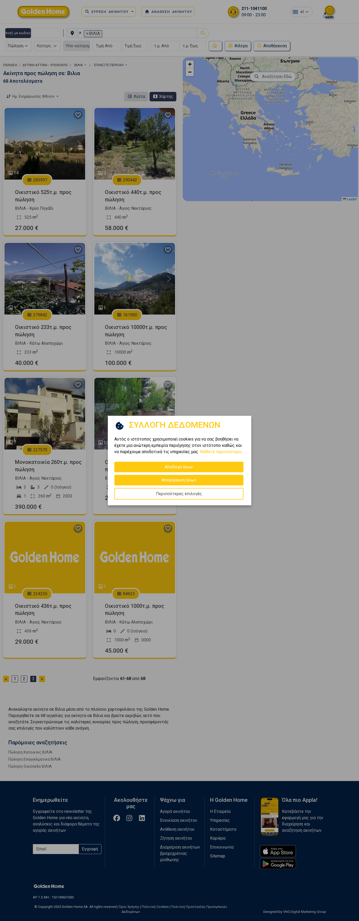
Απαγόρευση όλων (179, 480)
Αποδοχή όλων (179, 466)
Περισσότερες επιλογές (179, 493)
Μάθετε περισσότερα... (222, 451)
